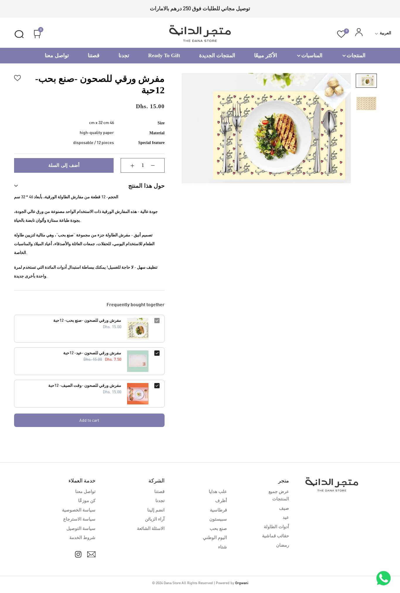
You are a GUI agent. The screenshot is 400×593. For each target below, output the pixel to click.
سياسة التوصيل (80, 529)
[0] (341, 34)
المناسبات (311, 55)
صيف (284, 508)
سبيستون (218, 519)
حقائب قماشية (275, 536)
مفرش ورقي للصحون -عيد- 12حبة (92, 353)
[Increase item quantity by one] (128, 165)
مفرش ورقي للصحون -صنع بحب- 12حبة (87, 321)
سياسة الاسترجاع (79, 519)
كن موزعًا (86, 501)
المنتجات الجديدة (217, 55)
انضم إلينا (156, 510)
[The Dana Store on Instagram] (78, 554)
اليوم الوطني (215, 538)
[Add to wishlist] (17, 77)
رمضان (282, 545)
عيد (286, 518)
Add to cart (89, 420)
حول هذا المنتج (146, 185)
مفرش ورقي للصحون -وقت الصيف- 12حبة (84, 386)
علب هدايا (218, 492)
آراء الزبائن (155, 519)
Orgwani (241, 583)
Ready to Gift (164, 55)
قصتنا (94, 55)
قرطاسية (218, 510)
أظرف (221, 501)
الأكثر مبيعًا (265, 55)
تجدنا (124, 55)
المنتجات (356, 55)
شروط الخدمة (82, 538)
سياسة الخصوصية (78, 510)
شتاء (222, 547)
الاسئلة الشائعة (151, 529)
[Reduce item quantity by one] (157, 165)
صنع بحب (218, 529)
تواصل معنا (57, 55)
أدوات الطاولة (276, 527)
